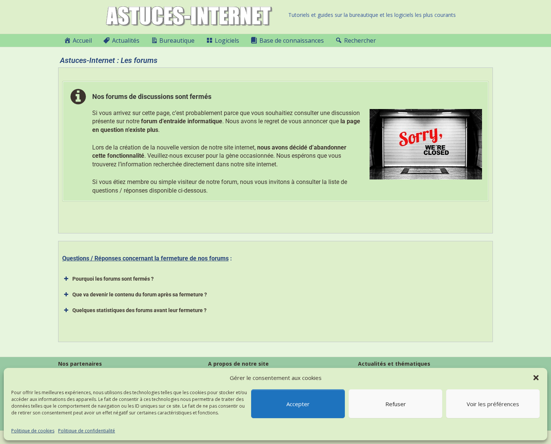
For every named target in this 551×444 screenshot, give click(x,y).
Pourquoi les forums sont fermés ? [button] (113, 279)
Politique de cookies (32, 431)
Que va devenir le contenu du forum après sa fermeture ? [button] (139, 294)
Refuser (395, 404)
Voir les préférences (493, 404)
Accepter (298, 404)
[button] (536, 377)
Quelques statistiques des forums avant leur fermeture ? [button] (139, 310)
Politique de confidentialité (86, 431)
